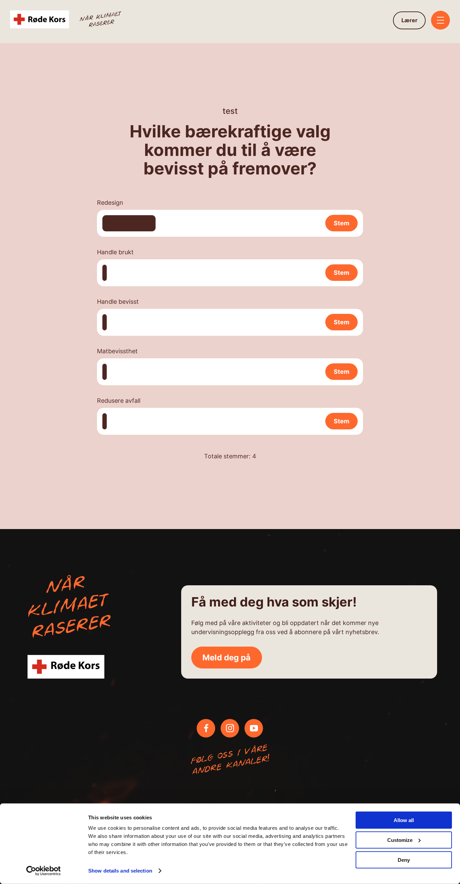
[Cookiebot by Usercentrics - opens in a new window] (43, 871)
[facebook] (206, 728)
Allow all (404, 820)
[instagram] (230, 728)
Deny (404, 859)
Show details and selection (120, 871)
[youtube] (254, 728)
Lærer (409, 20)
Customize (400, 840)
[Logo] (66, 20)
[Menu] (440, 21)
